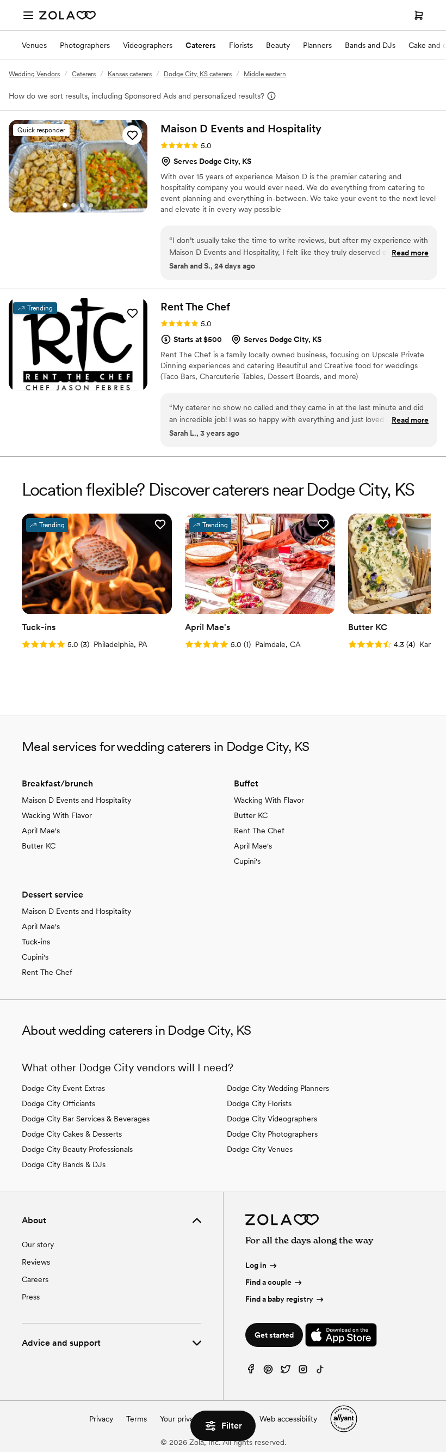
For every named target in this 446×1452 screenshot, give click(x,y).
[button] (132, 135)
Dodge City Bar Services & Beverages (86, 1118)
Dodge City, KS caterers (198, 74)
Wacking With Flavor (57, 815)
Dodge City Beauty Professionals (77, 1149)
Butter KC (38, 845)
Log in (256, 1265)
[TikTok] (320, 1371)
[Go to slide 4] (90, 205)
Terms (136, 1418)
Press (31, 1296)
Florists (241, 45)
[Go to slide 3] (82, 205)
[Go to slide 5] (95, 383)
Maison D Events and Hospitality (76, 800)
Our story (38, 1244)
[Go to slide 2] (73, 205)
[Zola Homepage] (67, 15)
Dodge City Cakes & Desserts (72, 1134)
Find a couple (268, 1282)
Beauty (278, 45)
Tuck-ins (36, 941)
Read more (410, 252)
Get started (274, 1335)
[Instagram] (303, 1371)
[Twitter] (285, 1371)
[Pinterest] (268, 1371)
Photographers (85, 45)
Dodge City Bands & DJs (64, 1164)
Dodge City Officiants (58, 1103)
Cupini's (247, 861)
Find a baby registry (279, 1299)
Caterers (200, 45)
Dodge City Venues (260, 1149)
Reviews (36, 1262)
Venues (34, 45)
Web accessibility (288, 1418)
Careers (35, 1279)
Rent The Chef (259, 830)
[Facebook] (250, 1371)
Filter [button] (231, 1425)
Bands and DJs (370, 45)
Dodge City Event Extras (63, 1088)
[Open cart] (418, 15)
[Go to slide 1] (64, 205)
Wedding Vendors (34, 74)
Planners (317, 45)
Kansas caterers (130, 74)
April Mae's (41, 830)
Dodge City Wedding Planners (278, 1088)
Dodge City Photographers (272, 1134)
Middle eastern (265, 74)
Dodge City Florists (259, 1103)
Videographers (147, 45)
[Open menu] (28, 15)
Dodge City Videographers (272, 1118)
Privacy (101, 1418)
